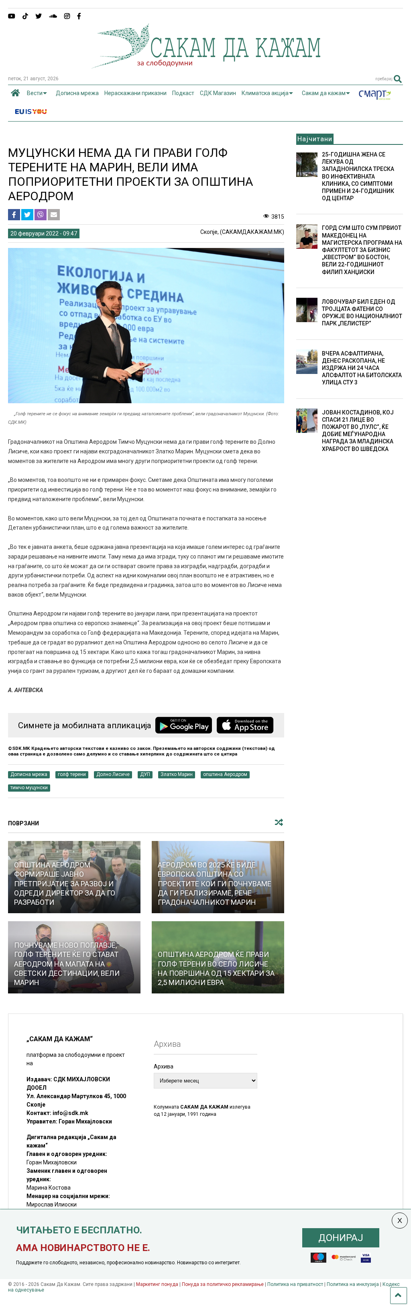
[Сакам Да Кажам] (205, 66)
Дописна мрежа (77, 93)
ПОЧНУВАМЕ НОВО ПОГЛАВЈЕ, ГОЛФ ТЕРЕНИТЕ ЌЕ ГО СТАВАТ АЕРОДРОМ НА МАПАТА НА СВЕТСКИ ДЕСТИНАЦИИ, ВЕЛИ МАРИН (67, 964)
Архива (163, 1066)
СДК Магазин (218, 93)
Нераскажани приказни (135, 93)
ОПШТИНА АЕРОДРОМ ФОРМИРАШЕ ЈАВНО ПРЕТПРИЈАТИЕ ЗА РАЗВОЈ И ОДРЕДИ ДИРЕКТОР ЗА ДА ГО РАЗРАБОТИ (64, 884)
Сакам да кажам (324, 93)
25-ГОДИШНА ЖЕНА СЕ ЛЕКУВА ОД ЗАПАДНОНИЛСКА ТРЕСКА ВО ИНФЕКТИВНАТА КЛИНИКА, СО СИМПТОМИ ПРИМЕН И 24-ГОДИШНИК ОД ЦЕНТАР (358, 176)
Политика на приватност (295, 1284)
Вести (35, 93)
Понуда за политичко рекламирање (223, 1284)
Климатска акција (265, 93)
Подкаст (183, 93)
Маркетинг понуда (157, 1284)
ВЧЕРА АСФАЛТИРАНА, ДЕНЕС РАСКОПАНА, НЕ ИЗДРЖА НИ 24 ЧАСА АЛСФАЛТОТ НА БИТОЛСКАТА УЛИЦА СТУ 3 (362, 368)
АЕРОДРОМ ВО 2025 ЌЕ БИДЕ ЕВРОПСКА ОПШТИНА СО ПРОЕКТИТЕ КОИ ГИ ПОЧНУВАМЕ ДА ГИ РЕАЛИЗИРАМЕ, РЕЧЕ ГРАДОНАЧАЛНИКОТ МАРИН (214, 884)
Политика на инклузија (353, 1284)
